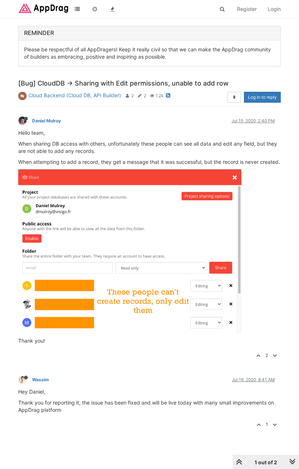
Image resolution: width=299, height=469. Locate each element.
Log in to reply (262, 97)
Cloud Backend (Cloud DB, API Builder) (74, 95)
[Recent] (95, 9)
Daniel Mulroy (46, 120)
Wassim (40, 379)
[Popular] (112, 9)
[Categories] (77, 9)
